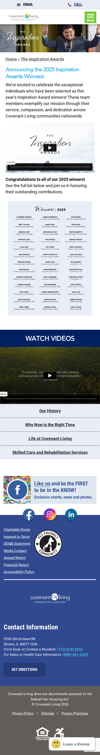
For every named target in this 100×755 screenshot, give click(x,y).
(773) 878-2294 (70, 649)
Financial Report (16, 565)
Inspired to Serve (17, 537)
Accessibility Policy (19, 572)
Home (11, 59)
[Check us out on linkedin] (71, 514)
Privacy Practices (74, 713)
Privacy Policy (23, 713)
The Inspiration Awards (42, 59)
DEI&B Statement (17, 544)
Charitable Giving (17, 529)
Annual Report (15, 558)
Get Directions (24, 669)
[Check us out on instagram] (50, 514)
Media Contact (15, 551)
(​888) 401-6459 (75, 655)
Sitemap (47, 713)
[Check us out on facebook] (29, 514)
